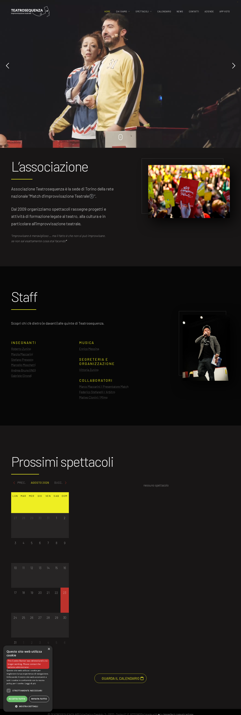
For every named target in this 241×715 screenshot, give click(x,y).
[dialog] (27, 679)
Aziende (209, 11)
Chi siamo (121, 11)
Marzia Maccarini (22, 354)
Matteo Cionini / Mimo (93, 397)
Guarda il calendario (121, 678)
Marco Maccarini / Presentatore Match (104, 386)
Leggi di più (30, 683)
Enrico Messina (89, 349)
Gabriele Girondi (21, 376)
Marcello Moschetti (23, 365)
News (180, 11)
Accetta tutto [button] (17, 698)
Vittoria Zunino (89, 370)
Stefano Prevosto (22, 360)
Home (107, 11)
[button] (28, 706)
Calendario (164, 11)
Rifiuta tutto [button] (39, 698)
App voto (225, 11)
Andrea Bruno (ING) (23, 370)
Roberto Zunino (21, 349)
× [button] (49, 649)
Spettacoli (142, 11)
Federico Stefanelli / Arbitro (97, 392)
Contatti (194, 11)
